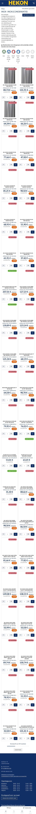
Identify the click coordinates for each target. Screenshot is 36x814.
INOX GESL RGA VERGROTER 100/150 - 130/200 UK (26, 422)
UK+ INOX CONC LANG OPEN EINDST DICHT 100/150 (9, 556)
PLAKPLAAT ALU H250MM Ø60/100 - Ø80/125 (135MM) (9, 455)
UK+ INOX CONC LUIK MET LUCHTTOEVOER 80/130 (26, 589)
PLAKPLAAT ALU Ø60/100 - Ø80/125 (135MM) (9, 487)
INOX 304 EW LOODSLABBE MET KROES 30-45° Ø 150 (9, 321)
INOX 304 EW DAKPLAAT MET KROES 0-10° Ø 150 (9, 287)
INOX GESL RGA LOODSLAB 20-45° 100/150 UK (26, 388)
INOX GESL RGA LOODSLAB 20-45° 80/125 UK (9, 422)
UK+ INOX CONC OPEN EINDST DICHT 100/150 (9, 623)
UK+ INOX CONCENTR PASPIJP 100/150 (9, 186)
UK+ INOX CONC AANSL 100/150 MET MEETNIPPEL (26, 487)
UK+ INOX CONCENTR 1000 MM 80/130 (9, 119)
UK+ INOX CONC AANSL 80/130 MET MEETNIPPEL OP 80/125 (26, 522)
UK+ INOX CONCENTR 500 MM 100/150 (26, 119)
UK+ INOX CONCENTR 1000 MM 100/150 (9, 85)
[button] (28, 807)
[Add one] (11, 97)
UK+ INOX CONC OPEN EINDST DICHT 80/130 (26, 623)
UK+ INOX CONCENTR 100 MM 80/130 (9, 726)
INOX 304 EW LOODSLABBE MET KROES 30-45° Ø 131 (26, 287)
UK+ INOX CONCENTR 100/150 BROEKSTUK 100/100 (26, 726)
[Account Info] (30, 811)
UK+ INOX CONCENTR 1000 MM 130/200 (26, 85)
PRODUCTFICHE (29, 15)
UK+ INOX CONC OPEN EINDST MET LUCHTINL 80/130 (9, 692)
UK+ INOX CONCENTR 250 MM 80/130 (26, 253)
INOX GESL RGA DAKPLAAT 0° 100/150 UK (26, 354)
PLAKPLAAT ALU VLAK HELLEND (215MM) (26, 455)
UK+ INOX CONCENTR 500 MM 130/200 (9, 153)
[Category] (22, 811)
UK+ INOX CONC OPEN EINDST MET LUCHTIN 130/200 (26, 657)
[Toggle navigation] (2, 3)
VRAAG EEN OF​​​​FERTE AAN (9, 798)
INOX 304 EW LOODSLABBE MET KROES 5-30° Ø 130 (26, 321)
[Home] (6, 811)
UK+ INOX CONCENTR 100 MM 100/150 (26, 691)
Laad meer (18, 750)
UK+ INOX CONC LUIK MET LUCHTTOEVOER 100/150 (9, 589)
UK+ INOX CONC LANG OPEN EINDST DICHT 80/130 (26, 556)
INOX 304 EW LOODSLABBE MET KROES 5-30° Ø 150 (9, 354)
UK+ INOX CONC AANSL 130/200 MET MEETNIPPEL (9, 521)
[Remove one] (3, 97)
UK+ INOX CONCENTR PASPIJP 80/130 (9, 220)
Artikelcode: (9, 88)
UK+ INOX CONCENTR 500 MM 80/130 (26, 153)
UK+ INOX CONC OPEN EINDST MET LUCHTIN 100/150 (9, 657)
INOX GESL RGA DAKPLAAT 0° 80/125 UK (9, 388)
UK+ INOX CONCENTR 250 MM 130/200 (9, 253)
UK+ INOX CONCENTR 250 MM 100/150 (26, 220)
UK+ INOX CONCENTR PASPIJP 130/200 (26, 186)
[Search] (14, 811)
